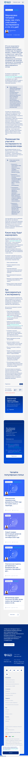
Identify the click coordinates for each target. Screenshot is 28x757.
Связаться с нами (16, 2)
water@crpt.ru (10, 316)
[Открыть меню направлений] (23, 2)
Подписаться (14, 456)
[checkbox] (6, 444)
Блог (6, 6)
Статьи (10, 6)
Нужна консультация (9, 644)
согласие (11, 444)
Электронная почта (10, 439)
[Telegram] (22, 384)
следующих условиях (17, 452)
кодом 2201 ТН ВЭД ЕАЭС (14, 241)
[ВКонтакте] (20, 384)
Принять (10, 752)
